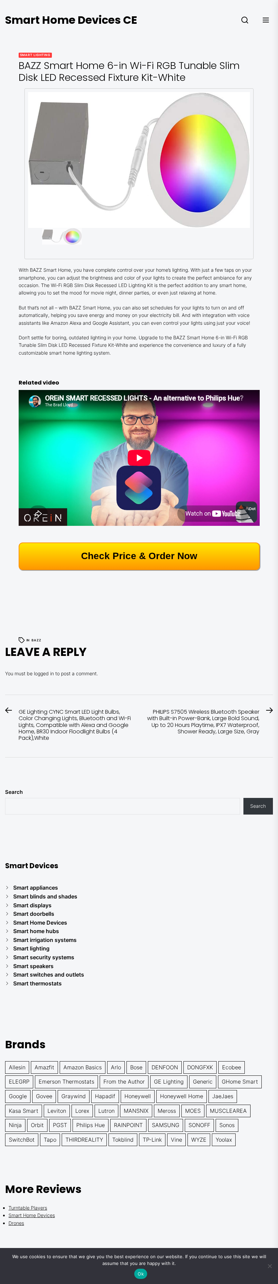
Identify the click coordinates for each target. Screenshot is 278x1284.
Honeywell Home (181, 1096)
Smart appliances (35, 887)
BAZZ (36, 640)
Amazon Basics (82, 1067)
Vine (176, 1139)
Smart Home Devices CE (71, 20)
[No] (269, 1266)
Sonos (227, 1125)
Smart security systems (43, 957)
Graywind (73, 1096)
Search (14, 792)
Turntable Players (27, 1208)
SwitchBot (22, 1139)
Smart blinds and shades (45, 896)
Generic (203, 1081)
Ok (141, 1274)
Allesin (17, 1067)
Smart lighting (35, 55)
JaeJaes (222, 1096)
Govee (44, 1096)
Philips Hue (90, 1125)
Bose (136, 1067)
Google (18, 1096)
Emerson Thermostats (66, 1081)
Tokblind (123, 1139)
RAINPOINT (128, 1125)
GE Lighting (169, 1081)
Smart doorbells (33, 913)
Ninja (15, 1125)
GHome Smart (240, 1081)
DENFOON (165, 1067)
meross (167, 1110)
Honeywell (137, 1096)
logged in (44, 673)
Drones (16, 1223)
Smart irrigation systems (45, 940)
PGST (60, 1125)
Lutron (106, 1110)
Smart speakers (33, 966)
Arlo (116, 1067)
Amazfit (44, 1067)
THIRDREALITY (84, 1139)
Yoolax (224, 1139)
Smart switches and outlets (48, 974)
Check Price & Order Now (139, 556)
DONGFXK (200, 1067)
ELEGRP (19, 1081)
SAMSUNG (165, 1125)
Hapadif (105, 1096)
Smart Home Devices (40, 922)
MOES (193, 1110)
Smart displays (32, 905)
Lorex (82, 1110)
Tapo (50, 1139)
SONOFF (199, 1125)
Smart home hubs (36, 931)
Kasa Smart (23, 1110)
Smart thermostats (37, 983)
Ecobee (231, 1067)
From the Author (124, 1081)
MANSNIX (136, 1110)
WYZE (198, 1139)
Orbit (37, 1125)
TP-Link (152, 1139)
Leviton (56, 1110)
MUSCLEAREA (228, 1110)
